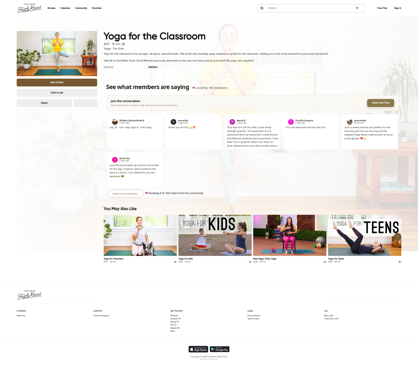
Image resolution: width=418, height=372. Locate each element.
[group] (140, 239)
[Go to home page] (30, 8)
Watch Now (57, 82)
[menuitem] (49, 8)
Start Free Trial (380, 103)
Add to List (57, 92)
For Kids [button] (118, 48)
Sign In (397, 8)
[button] (57, 82)
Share (44, 103)
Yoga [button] (107, 48)
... (85, 103)
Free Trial (382, 8)
